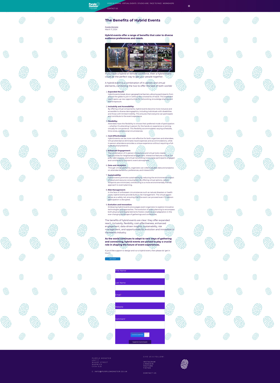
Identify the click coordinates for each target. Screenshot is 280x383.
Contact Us (112, 8)
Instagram (149, 362)
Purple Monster (111, 27)
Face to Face (156, 3)
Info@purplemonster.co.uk (111, 371)
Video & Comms (114, 3)
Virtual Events (129, 3)
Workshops (168, 3)
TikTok (147, 368)
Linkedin (148, 364)
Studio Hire (143, 3)
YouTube (148, 366)
